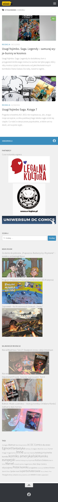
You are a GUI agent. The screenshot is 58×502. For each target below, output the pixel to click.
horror (46, 449)
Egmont (7, 448)
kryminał (31, 460)
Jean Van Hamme (29, 453)
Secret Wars (6, 471)
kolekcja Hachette (43, 452)
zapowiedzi (44, 475)
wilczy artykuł (13, 475)
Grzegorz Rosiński (37, 449)
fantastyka (18, 448)
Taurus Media (44, 471)
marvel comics (19, 464)
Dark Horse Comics (21, 445)
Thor (50, 471)
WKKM (32, 475)
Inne (19, 452)
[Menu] (54, 3)
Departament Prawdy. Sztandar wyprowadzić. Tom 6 (23, 377)
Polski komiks (21, 467)
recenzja (40, 468)
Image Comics (11, 453)
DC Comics (36, 444)
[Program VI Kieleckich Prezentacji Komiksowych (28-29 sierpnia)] (22, 303)
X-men (38, 475)
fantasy (28, 449)
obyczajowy (7, 467)
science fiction (49, 467)
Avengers (5, 445)
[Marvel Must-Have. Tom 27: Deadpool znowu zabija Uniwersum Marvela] (29, 373)
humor (50, 449)
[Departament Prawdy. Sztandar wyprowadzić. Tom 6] (22, 400)
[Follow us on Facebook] (54, 140)
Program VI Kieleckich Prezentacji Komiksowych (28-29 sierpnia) (28, 280)
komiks (5, 456)
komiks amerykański (23, 456)
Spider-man (14, 471)
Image (4, 453)
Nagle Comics (28, 464)
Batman (11, 444)
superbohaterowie (30, 471)
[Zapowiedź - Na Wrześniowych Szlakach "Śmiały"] (22, 336)
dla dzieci (46, 445)
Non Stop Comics (40, 464)
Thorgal (5, 475)
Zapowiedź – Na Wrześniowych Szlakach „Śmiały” (22, 306)
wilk (29, 475)
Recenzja (6, 44)
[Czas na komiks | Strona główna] (9, 3)
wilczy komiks (22, 475)
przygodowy (33, 468)
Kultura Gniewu (42, 460)
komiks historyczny (22, 460)
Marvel (10, 463)
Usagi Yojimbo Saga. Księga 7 (19, 109)
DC (28, 444)
